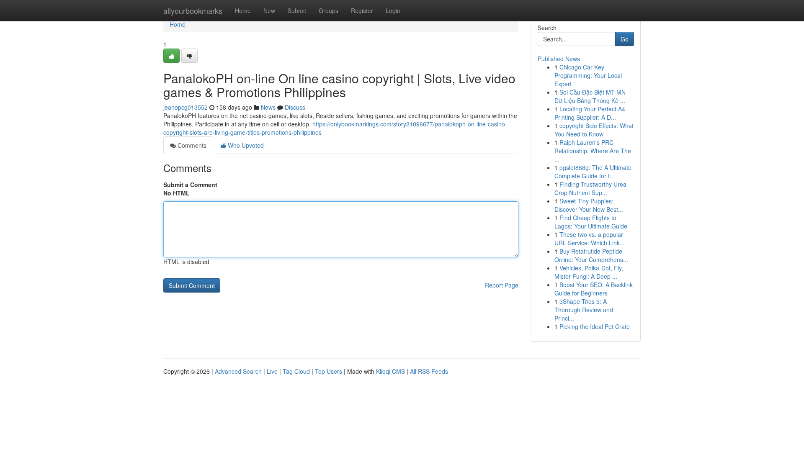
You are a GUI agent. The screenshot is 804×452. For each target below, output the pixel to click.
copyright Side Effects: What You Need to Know (594, 129)
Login (393, 10)
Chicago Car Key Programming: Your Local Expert (588, 75)
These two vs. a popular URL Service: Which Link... (589, 238)
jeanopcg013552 (185, 107)
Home (243, 10)
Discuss (295, 107)
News (268, 107)
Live (272, 371)
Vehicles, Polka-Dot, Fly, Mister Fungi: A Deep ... (588, 272)
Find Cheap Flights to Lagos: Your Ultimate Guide (590, 221)
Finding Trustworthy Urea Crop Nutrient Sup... (590, 188)
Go (625, 39)
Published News (559, 58)
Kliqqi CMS (390, 371)
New (269, 10)
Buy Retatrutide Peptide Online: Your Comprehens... (591, 255)
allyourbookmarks (192, 10)
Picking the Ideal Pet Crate (594, 326)
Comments (191, 145)
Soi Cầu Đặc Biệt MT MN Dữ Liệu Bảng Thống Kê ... (590, 96)
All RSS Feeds (429, 371)
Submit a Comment (190, 184)
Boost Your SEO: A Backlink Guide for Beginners (593, 288)
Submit (297, 10)
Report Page (501, 285)
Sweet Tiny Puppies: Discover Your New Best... (588, 205)
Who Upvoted (245, 145)
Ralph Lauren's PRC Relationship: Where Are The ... (592, 150)
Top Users (328, 371)
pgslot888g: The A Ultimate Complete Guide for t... (592, 171)
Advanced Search (238, 371)
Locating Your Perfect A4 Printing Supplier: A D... (589, 113)
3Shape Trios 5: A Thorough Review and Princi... (583, 309)
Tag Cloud (296, 371)
